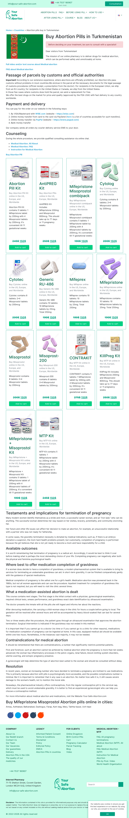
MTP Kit (46, 436)
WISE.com (40, 113)
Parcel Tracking (73, 746)
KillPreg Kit (110, 356)
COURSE (69, 17)
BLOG (80, 17)
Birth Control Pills (74, 737)
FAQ (61, 12)
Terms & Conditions (45, 737)
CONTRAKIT (81, 358)
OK (107, 814)
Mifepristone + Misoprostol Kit (20, 445)
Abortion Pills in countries (48, 752)
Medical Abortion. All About (24, 143)
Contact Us (11, 740)
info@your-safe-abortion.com (22, 4)
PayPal (39, 119)
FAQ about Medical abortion (19, 69)
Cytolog (107, 183)
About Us (10, 734)
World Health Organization (109, 764)
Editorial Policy (43, 746)
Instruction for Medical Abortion (26, 149)
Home (9, 30)
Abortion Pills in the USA (17, 755)
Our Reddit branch (14, 737)
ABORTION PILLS (49, 12)
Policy (39, 743)
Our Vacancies (13, 746)
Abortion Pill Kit (17, 186)
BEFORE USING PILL (75, 12)
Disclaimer (41, 740)
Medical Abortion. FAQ (22, 146)
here (69, 116)
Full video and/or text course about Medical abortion (31, 64)
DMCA (39, 749)
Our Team (10, 743)
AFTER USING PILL (53, 17)
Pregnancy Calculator (76, 743)
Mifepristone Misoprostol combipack (81, 191)
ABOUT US (90, 17)
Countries (19, 30)
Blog (68, 749)
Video (69, 752)
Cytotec (16, 279)
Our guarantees (13, 749)
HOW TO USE (95, 12)
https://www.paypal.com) (66, 119)
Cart (68, 740)
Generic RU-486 (46, 281)
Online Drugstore (74, 734)
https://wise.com (65, 113)
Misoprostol (19, 357)
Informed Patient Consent (48, 734)
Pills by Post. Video (106, 761)
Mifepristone (111, 282)
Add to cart (20, 247)
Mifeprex (78, 279)
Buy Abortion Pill (14, 154)
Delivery (10, 752)
